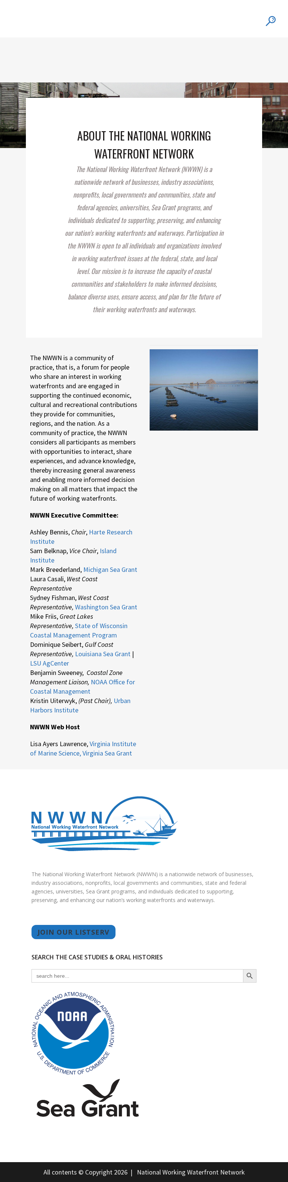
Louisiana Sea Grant (102, 653)
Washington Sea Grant (106, 607)
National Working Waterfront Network (191, 1172)
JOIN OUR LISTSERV (74, 932)
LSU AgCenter (49, 663)
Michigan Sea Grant (110, 569)
